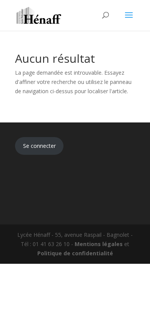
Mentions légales (99, 244)
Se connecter (39, 145)
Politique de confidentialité (75, 253)
